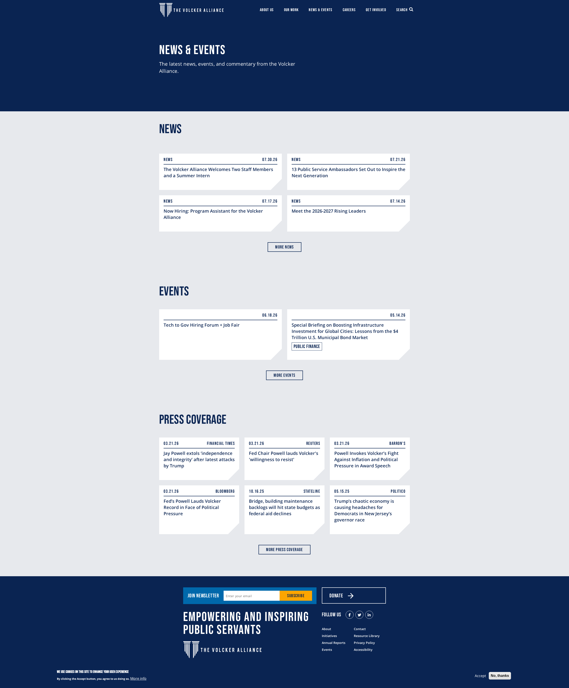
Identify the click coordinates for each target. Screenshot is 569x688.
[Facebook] (350, 615)
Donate (336, 595)
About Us (267, 10)
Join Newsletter (203, 595)
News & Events (321, 10)
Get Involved (376, 10)
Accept (480, 675)
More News (284, 247)
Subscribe (296, 595)
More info (138, 678)
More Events (284, 375)
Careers (349, 10)
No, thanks (500, 676)
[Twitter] (359, 615)
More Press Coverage (284, 549)
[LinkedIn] (369, 615)
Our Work (291, 10)
